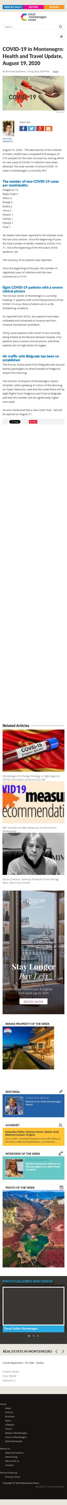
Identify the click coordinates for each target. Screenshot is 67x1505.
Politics (9, 1412)
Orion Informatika (55, 1486)
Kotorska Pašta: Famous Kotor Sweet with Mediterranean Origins (32, 1133)
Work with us (12, 1461)
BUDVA (54, 7)
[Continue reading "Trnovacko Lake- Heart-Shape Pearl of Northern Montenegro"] (33, 1228)
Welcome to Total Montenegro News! (43, 1103)
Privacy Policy (12, 1476)
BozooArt (40, 1486)
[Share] (23, 128)
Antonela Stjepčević (16, 71)
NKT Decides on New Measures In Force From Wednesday (30, 829)
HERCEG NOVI (12, 7)
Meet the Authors (14, 1452)
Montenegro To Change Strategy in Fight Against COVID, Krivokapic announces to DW (31, 777)
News (55, 71)
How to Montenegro (15, 1437)
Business (9, 1416)
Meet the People (13, 1441)
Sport (8, 1420)
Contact (9, 1465)
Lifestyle (9, 1424)
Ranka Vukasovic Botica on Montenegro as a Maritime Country (43, 1166)
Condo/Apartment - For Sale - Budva (23, 1362)
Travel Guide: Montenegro (21, 1328)
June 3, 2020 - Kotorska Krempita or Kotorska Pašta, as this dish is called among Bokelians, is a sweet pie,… (32, 1140)
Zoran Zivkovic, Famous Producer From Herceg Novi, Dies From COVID (30, 880)
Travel (8, 1428)
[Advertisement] (33, 574)
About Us (5, 1448)
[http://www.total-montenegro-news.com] (33, 17)
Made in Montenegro (16, 1432)
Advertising (11, 1456)
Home (3, 1404)
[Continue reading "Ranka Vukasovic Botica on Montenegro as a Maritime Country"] (14, 1168)
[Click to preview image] (33, 93)
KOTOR (33, 7)
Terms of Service (8, 1472)
